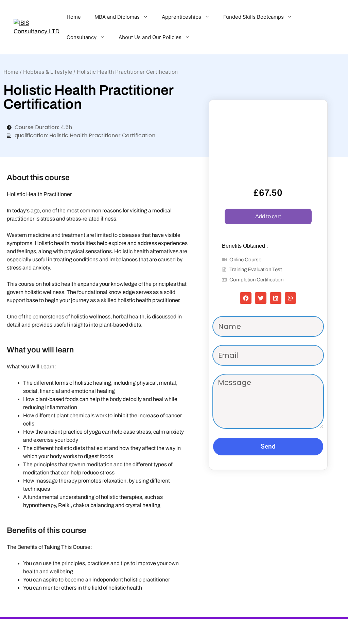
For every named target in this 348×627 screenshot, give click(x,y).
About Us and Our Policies (150, 37)
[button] (245, 298)
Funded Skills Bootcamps (253, 17)
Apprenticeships (181, 17)
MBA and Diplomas (117, 17)
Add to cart (268, 216)
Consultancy (82, 37)
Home (74, 17)
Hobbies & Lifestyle (47, 72)
